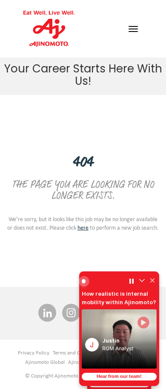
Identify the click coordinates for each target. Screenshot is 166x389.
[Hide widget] (152, 281)
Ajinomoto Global (45, 362)
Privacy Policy (33, 352)
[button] (119, 339)
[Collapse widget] (141, 281)
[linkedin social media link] (47, 313)
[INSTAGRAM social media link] (71, 313)
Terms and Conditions (77, 352)
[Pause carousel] (131, 281)
